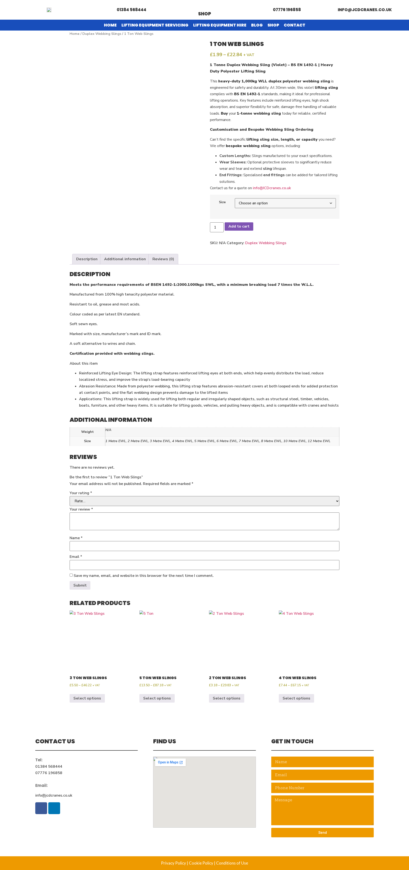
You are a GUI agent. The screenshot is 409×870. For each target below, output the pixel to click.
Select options (87, 698)
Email (76, 557)
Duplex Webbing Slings (101, 33)
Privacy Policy (173, 863)
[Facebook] (41, 808)
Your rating (81, 493)
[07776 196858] (266, 10)
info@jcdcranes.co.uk (365, 10)
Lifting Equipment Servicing (154, 25)
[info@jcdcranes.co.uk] (331, 10)
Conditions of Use (232, 863)
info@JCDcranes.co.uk (272, 188)
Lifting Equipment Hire (219, 25)
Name (76, 538)
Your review (81, 509)
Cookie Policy (201, 863)
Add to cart (238, 226)
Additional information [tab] (125, 259)
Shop (204, 14)
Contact (294, 25)
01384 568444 (131, 10)
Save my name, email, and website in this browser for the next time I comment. (144, 576)
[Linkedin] (54, 808)
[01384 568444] (110, 10)
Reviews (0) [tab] (163, 259)
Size (222, 202)
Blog (257, 25)
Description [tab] (87, 259)
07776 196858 (287, 10)
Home (110, 25)
